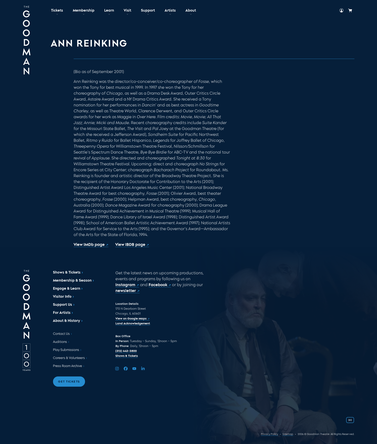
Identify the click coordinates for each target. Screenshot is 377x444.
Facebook (158, 284)
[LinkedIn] (143, 368)
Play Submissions (66, 350)
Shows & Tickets (67, 272)
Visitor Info (62, 296)
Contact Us (61, 334)
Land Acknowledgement (132, 323)
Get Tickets (69, 381)
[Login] (341, 10)
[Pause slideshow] (350, 420)
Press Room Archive (67, 366)
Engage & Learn (66, 288)
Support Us (62, 304)
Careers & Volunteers (69, 358)
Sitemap (288, 434)
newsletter (125, 290)
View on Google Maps (130, 318)
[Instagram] (117, 368)
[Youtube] (134, 368)
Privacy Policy (269, 434)
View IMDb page (89, 244)
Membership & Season (72, 280)
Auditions (60, 342)
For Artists (61, 312)
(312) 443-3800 (126, 351)
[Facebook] (125, 368)
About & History (66, 321)
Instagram (125, 284)
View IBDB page (130, 244)
